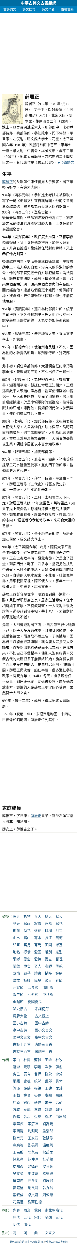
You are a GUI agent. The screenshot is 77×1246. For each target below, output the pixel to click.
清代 (27, 1225)
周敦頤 (47, 1195)
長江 (48, 938)
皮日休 (47, 1167)
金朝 (48, 1218)
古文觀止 (42, 1016)
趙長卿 (33, 1188)
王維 (48, 1060)
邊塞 (59, 945)
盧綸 (48, 1095)
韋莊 (59, 1088)
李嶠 (37, 1110)
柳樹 (48, 931)
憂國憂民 (35, 1002)
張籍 (16, 1081)
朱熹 (48, 1103)
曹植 (27, 1081)
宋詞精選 (42, 1009)
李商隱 (18, 1131)
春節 (59, 981)
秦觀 (27, 1110)
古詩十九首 (22, 1045)
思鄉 (16, 959)
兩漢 (27, 1210)
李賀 (59, 1074)
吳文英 (18, 1174)
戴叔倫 (18, 1195)
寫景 (16, 917)
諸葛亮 (18, 1159)
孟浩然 (47, 1131)
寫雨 (27, 924)
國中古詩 (42, 1023)
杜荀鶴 (47, 1159)
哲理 (59, 959)
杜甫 (27, 1060)
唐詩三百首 (43, 1045)
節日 (48, 981)
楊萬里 (47, 1152)
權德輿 (47, 1174)
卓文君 (33, 1195)
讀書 (37, 973)
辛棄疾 (18, 1124)
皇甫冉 (18, 1181)
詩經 (27, 981)
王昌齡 (18, 1152)
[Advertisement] (38, 51)
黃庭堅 (18, 1188)
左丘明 (33, 1181)
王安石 (33, 1138)
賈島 (27, 1074)
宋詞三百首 (43, 1052)
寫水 (37, 938)
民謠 (37, 981)
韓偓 (37, 1103)
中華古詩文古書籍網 (38, 3)
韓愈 (59, 1067)
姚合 (27, 1095)
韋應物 (18, 1145)
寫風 (48, 924)
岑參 (48, 1067)
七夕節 (33, 995)
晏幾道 (33, 1167)
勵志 (48, 959)
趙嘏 (48, 1110)
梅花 (16, 931)
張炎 (37, 1117)
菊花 (37, 931)
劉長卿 (33, 1145)
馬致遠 (33, 1174)
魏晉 (37, 1210)
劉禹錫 (47, 1124)
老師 (48, 966)
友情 (16, 973)
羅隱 (27, 1088)
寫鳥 (27, 945)
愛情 (37, 959)
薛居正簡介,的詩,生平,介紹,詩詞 (26, 1241)
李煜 (37, 1067)
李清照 (33, 1124)
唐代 (16, 1218)
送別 (59, 952)
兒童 (16, 945)
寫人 (37, 966)
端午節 (18, 995)
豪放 (16, 981)
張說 (27, 1117)
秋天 (59, 917)
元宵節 (18, 988)
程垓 (48, 1117)
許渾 (16, 1088)
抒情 (27, 952)
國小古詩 (20, 1023)
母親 (59, 966)
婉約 (59, 973)
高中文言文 (43, 1037)
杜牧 (59, 1060)
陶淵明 (33, 1131)
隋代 (59, 1210)
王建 (48, 1088)
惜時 (48, 973)
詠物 (27, 917)
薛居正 (7, 182)
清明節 (47, 988)
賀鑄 (16, 1117)
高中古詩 (20, 1030)
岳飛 (59, 1095)
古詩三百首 (22, 1052)
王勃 (16, 1095)
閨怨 (16, 966)
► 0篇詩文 (65, 163)
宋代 (37, 1218)
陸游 (16, 1067)
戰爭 (27, 973)
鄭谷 (59, 1110)
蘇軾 (37, 1060)
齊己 (16, 1074)
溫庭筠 (47, 1145)
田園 (48, 945)
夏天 (48, 917)
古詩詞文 (9, 9)
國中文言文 (22, 1037)
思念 (27, 959)
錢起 (27, 1103)
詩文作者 (48, 9)
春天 (37, 917)
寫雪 (37, 924)
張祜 (37, 1088)
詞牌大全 (20, 1016)
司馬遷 (18, 1202)
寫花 (59, 924)
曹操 (37, 1074)
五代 (27, 1218)
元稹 (27, 1067)
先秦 (16, 1210)
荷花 (27, 931)
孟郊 (48, 1081)
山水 (16, 938)
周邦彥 (18, 1167)
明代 (16, 1225)
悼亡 (27, 966)
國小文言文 (43, 1030)
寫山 (27, 938)
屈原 (16, 1103)
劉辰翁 (47, 1181)
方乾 (16, 1110)
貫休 (59, 1081)
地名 (16, 952)
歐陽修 (47, 1138)
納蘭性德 (35, 1202)
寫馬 (37, 945)
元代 (59, 1218)
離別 (48, 952)
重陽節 (18, 1002)
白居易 (60, 1117)
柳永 (48, 1074)
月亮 (59, 931)
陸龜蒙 (33, 1152)
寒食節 (33, 988)
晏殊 (37, 1095)
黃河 (59, 938)
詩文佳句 (29, 9)
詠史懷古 (20, 1009)
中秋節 (47, 995)
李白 (16, 1060)
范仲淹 (33, 1159)
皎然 (37, 1081)
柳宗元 (18, 1138)
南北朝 (50, 1210)
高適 (59, 1103)
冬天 (16, 924)
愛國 (37, 952)
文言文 (50, 1233)
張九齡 (47, 1188)
